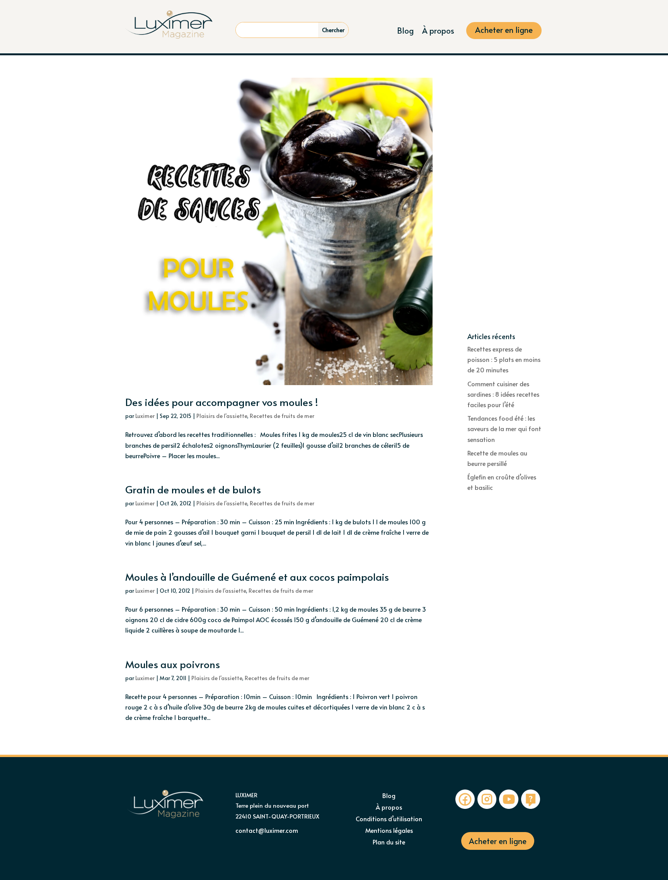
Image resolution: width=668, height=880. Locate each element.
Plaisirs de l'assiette (221, 416)
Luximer (145, 416)
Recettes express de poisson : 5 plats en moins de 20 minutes (503, 359)
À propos (438, 32)
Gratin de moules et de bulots (193, 489)
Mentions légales (389, 830)
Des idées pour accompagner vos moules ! (221, 402)
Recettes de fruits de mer (282, 416)
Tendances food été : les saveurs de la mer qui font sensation (504, 428)
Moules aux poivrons (172, 664)
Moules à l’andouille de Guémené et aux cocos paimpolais (257, 576)
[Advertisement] (505, 205)
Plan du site (389, 842)
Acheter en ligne (504, 31)
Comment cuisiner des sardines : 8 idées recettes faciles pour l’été (503, 394)
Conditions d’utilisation (389, 819)
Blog (405, 32)
